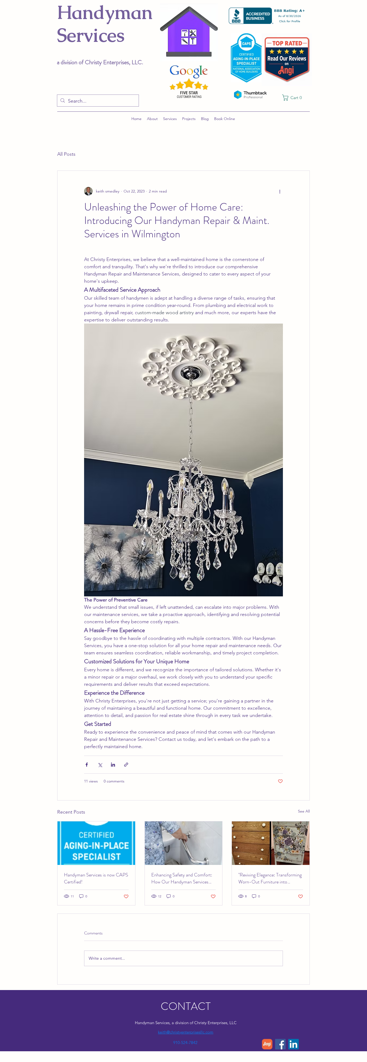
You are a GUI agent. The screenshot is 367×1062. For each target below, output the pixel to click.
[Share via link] (126, 764)
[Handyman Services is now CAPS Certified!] (96, 843)
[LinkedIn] (293, 1044)
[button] (294, 98)
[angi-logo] (267, 1044)
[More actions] (279, 191)
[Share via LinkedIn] (113, 764)
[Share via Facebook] (86, 764)
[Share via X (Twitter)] (99, 764)
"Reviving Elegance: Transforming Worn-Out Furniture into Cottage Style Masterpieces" (270, 878)
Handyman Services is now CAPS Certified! (96, 878)
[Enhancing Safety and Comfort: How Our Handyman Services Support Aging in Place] (183, 843)
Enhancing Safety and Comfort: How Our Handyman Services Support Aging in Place (181, 878)
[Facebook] (280, 1044)
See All (304, 811)
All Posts (66, 154)
